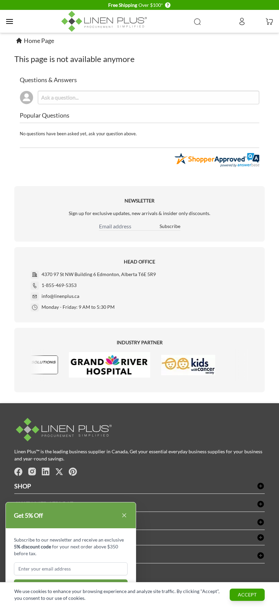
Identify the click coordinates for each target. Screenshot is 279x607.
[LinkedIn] (46, 472)
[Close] (124, 515)
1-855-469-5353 (59, 285)
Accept (247, 594)
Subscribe (170, 226)
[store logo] (105, 21)
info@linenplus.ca (60, 296)
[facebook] (18, 472)
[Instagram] (32, 472)
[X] (59, 472)
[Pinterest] (73, 472)
